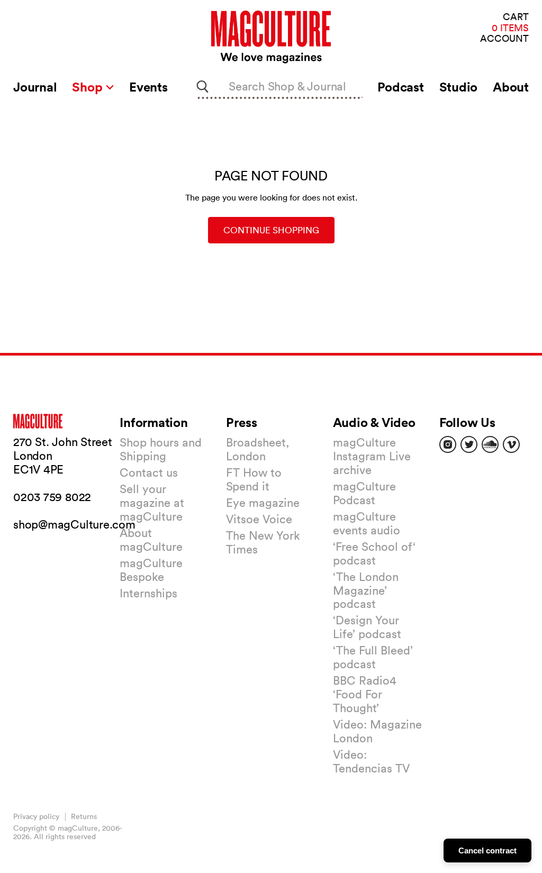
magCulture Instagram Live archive (372, 456)
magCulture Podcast (364, 493)
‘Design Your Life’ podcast (367, 627)
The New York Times (263, 542)
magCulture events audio (366, 523)
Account (504, 38)
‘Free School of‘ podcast (374, 553)
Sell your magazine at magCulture (152, 502)
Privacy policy (36, 816)
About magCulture (151, 539)
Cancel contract (487, 850)
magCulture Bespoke (151, 570)
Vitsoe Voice (259, 519)
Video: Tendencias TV (371, 761)
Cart (516, 17)
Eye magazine (263, 503)
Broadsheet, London (257, 449)
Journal (35, 87)
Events (148, 87)
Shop (88, 87)
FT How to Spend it (254, 479)
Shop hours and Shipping (161, 449)
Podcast (400, 87)
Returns (84, 816)
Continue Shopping (271, 229)
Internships (148, 593)
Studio (458, 87)
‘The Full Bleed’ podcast (373, 657)
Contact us (149, 472)
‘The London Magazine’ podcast (366, 590)
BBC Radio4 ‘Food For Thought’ (364, 694)
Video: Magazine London (377, 731)
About (511, 87)
